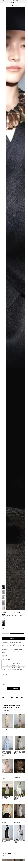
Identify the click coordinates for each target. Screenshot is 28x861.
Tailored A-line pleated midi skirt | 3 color (6, 841)
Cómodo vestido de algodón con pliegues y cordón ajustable (19, 797)
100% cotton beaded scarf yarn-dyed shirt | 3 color (6, 820)
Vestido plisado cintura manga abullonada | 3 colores (7, 729)
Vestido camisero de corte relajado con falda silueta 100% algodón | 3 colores (6, 752)
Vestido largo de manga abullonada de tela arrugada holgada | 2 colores (7, 797)
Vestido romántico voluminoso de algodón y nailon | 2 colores (19, 729)
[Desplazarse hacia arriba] (24, 858)
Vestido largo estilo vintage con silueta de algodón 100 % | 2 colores (7, 774)
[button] (2, 5)
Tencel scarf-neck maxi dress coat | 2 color (19, 820)
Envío (9, 615)
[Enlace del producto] (7, 724)
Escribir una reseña (13, 688)
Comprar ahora (13, 638)
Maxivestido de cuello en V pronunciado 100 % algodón (19, 774)
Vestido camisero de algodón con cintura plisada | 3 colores (19, 752)
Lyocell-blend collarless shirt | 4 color (19, 841)
